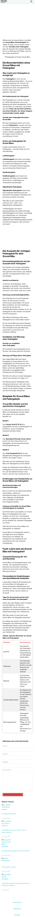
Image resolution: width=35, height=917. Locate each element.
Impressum (17, 909)
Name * (5, 746)
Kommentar (7, 770)
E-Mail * (5, 754)
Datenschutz (17, 902)
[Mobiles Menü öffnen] (31, 1)
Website (5, 762)
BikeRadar (20, 497)
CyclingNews (10, 500)
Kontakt (17, 915)
